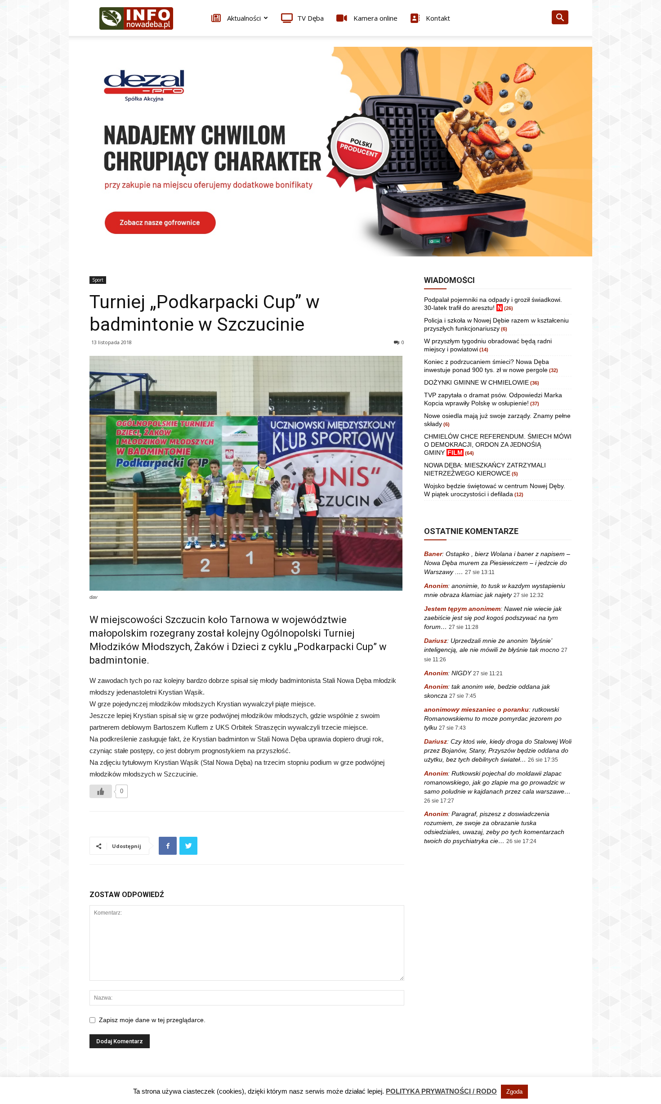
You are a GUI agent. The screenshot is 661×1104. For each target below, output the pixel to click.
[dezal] (330, 151)
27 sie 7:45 (462, 696)
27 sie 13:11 (480, 572)
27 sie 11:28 (463, 627)
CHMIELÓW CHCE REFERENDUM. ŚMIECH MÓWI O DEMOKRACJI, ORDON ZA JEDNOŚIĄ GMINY (498, 444)
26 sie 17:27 (439, 801)
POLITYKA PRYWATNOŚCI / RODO (441, 1091)
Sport (97, 280)
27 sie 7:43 (452, 728)
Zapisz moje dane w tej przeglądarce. (152, 1019)
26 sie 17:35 (543, 760)
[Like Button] (100, 791)
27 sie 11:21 (488, 673)
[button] (560, 18)
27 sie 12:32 (529, 595)
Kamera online (374, 17)
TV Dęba (310, 17)
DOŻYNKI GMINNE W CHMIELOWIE (476, 382)
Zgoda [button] (514, 1091)
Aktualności (243, 17)
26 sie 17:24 (521, 841)
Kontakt (437, 17)
